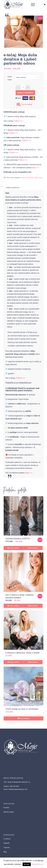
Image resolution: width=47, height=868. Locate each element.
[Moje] (19, 4)
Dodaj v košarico (26, 93)
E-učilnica (7, 839)
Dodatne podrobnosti (13, 187)
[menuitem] (33, 4)
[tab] (13, 187)
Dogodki (6, 843)
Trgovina (7, 847)
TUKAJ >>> (18, 121)
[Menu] (32, 4)
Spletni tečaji (38, 177)
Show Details (33, 548)
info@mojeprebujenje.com (17, 789)
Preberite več (37, 864)
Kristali (22, 177)
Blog (5, 852)
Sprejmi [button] (26, 864)
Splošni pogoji (9, 812)
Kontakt (6, 807)
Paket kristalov (29, 177)
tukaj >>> (35, 168)
